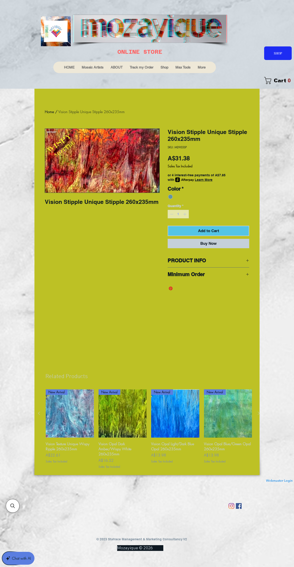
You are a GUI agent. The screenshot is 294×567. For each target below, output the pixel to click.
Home (49, 111)
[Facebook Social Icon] (239, 506)
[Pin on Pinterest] (170, 288)
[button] (13, 506)
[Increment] (185, 214)
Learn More (203, 180)
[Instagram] (231, 506)
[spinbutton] (178, 214)
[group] (148, 429)
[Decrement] (171, 214)
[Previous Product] (39, 413)
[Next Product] (258, 413)
